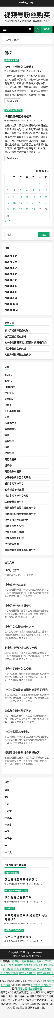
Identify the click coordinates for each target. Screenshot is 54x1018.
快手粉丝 (9, 441)
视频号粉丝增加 (11, 873)
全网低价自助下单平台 (16, 71)
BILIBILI (8, 374)
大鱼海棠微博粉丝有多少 (17, 354)
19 (20, 203)
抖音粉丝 (36, 984)
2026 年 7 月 (10, 261)
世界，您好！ (12, 570)
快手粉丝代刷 (11, 544)
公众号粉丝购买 (14, 965)
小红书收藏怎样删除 (16, 731)
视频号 (8, 465)
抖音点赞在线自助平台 (14, 930)
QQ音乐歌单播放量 (14, 489)
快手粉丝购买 (34, 961)
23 (46, 203)
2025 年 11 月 (11, 310)
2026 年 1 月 (10, 298)
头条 (6, 417)
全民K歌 (8, 399)
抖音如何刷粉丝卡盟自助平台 (20, 513)
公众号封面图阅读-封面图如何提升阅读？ (26, 342)
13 (27, 196)
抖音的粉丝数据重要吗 (18, 606)
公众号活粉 (9, 908)
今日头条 (9, 393)
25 (14, 209)
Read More (13, 101)
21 (33, 203)
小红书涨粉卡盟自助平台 (17, 477)
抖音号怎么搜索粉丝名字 (19, 627)
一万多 (8, 824)
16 (46, 196)
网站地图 (22, 988)
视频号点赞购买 (45, 972)
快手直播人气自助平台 (16, 520)
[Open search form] (30, 29)
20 (27, 203)
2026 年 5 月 (10, 273)
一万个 (8, 810)
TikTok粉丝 (9, 386)
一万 (6, 803)
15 (39, 196)
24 (7, 209)
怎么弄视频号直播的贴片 (17, 330)
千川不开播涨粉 (12, 411)
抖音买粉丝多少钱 (14, 525)
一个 (6, 845)
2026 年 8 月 (10, 255)
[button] (5, 29)
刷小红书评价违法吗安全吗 (20, 647)
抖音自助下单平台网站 (16, 495)
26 (20, 209)
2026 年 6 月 (11, 268)
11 (14, 196)
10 (7, 196)
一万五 (8, 817)
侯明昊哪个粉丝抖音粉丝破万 (22, 752)
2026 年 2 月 (10, 292)
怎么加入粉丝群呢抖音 (18, 710)
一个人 (8, 852)
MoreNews (19, 956)
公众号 (8, 405)
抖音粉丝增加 (10, 972)
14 (33, 196)
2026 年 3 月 (10, 286)
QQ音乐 (8, 380)
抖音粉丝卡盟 (35, 988)
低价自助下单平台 (14, 483)
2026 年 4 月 (10, 280)
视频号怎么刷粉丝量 (13, 110)
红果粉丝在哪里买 (14, 501)
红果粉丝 (9, 453)
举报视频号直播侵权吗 (18, 116)
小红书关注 (10, 423)
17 (7, 203)
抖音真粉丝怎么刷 (15, 585)
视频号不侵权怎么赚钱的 (19, 67)
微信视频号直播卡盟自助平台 (20, 550)
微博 (6, 435)
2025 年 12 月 (11, 304)
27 (27, 209)
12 (20, 196)
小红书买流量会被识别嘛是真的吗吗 (26, 689)
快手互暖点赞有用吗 (15, 336)
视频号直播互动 (11, 60)
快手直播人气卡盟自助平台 (16, 890)
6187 (6, 790)
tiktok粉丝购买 (13, 969)
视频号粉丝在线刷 (14, 532)
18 (14, 203)
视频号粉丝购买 (27, 14)
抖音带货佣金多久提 (15, 348)
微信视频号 (10, 429)
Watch (47, 29)
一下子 (8, 838)
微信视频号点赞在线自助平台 (20, 507)
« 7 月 (7, 221)
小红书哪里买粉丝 (14, 538)
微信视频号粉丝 (30, 969)
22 (39, 203)
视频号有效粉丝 (27, 972)
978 (6, 796)
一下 (6, 831)
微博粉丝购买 (19, 961)
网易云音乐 (10, 459)
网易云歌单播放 (12, 471)
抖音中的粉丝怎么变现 (18, 668)
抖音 (6, 447)
